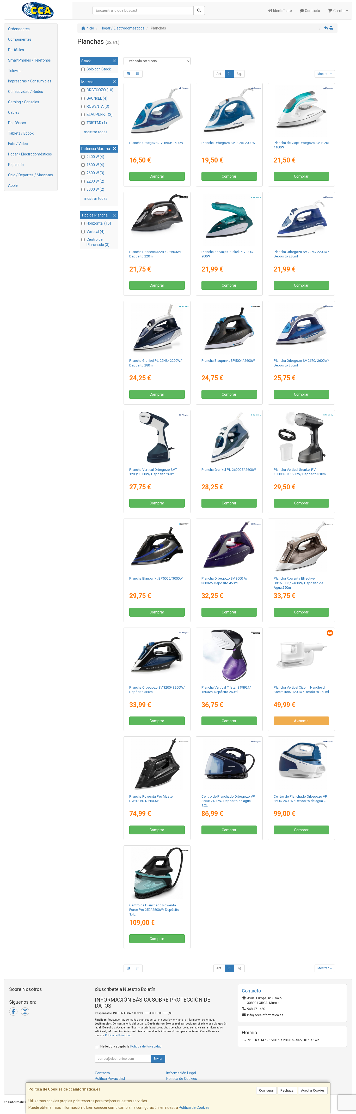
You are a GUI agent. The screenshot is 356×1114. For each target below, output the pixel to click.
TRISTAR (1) (97, 123)
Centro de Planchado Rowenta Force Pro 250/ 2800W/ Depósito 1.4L (154, 909)
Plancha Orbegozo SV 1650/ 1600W (156, 143)
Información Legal (181, 1073)
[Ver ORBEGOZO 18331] (156, 437)
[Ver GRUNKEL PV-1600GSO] (301, 437)
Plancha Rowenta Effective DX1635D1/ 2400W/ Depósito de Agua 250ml (298, 582)
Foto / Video (18, 144)
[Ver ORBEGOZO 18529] (156, 111)
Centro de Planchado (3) (98, 242)
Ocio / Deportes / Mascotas (30, 175)
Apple (13, 185)
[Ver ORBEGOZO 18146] (229, 111)
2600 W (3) (95, 173)
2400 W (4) (95, 157)
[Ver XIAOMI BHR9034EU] (301, 655)
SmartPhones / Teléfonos (29, 60)
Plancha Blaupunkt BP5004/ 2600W (228, 361)
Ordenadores (19, 29)
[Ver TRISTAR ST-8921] (229, 655)
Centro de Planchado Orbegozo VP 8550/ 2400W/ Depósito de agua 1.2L (228, 801)
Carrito (339, 11)
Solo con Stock (99, 69)
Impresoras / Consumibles (29, 81)
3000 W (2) (95, 189)
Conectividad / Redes (25, 91)
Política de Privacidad (118, 1035)
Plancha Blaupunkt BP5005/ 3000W (156, 578)
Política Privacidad (110, 1078)
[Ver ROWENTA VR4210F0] (156, 873)
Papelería (16, 164)
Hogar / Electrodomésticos (30, 154)
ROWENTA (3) (98, 106)
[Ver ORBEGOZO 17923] (301, 111)
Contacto (312, 11)
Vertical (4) (96, 232)
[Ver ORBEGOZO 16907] (301, 328)
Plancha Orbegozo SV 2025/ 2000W (228, 143)
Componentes (20, 39)
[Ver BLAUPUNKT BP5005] (156, 546)
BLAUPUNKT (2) (100, 114)
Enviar (158, 1059)
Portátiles (16, 50)
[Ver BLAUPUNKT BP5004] (229, 328)
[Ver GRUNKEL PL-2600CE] (229, 437)
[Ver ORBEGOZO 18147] (301, 219)
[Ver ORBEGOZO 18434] (156, 655)
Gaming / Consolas (23, 102)
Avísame (301, 721)
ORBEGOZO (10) (100, 90)
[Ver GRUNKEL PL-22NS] (156, 328)
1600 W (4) (95, 165)
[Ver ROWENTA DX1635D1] (301, 546)
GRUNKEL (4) (97, 98)
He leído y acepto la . (131, 1046)
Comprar (157, 176)
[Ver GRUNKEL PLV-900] (229, 219)
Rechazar (287, 1090)
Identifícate (282, 11)
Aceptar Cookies (313, 1090)
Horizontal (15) (99, 223)
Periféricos (17, 123)
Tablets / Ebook (21, 133)
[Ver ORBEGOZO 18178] (229, 546)
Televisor (15, 71)
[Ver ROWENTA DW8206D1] (156, 764)
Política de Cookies (194, 1107)
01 (229, 74)
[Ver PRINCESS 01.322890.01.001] (156, 219)
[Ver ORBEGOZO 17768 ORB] (229, 764)
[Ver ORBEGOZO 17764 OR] (301, 764)
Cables (13, 112)
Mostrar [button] (323, 74)
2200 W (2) (95, 181)
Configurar (266, 1090)
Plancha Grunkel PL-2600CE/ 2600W (228, 470)
